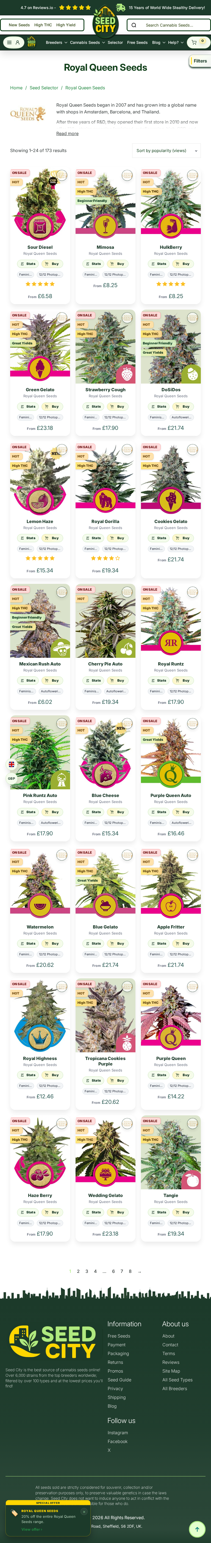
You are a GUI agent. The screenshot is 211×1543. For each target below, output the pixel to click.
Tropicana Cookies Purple (105, 1061)
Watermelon (40, 927)
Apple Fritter (171, 927)
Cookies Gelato (170, 521)
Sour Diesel (40, 247)
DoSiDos (171, 389)
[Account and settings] (13, 42)
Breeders (54, 42)
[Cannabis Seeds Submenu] (103, 42)
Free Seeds (137, 42)
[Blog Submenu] (163, 42)
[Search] (133, 25)
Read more (67, 133)
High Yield (66, 25)
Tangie (170, 1195)
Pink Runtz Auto (40, 795)
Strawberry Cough (105, 389)
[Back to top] (197, 1529)
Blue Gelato (105, 927)
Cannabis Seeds (85, 42)
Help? (173, 42)
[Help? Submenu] (181, 42)
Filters (200, 61)
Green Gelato (40, 389)
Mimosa (105, 247)
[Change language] (11, 764)
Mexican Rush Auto (40, 664)
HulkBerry (171, 247)
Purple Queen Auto (171, 795)
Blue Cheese (105, 795)
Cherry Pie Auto (105, 664)
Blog (156, 42)
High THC (43, 25)
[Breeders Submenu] (65, 42)
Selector (115, 42)
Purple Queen (171, 1058)
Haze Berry (40, 1195)
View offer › (32, 1529)
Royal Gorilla (105, 521)
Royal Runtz (171, 664)
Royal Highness (40, 1058)
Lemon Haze (40, 521)
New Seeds (19, 25)
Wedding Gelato (105, 1195)
